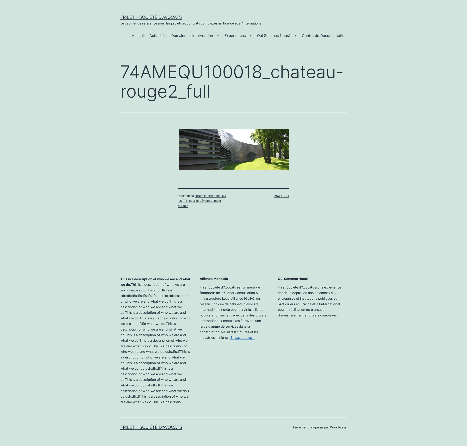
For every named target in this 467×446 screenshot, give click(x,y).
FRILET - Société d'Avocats (151, 17)
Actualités (158, 35)
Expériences (235, 35)
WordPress (338, 427)
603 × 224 (281, 196)
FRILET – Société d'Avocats (151, 427)
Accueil (138, 35)
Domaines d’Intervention (192, 35)
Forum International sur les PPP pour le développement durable (202, 200)
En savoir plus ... (242, 337)
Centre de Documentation (324, 35)
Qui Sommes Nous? (274, 35)
